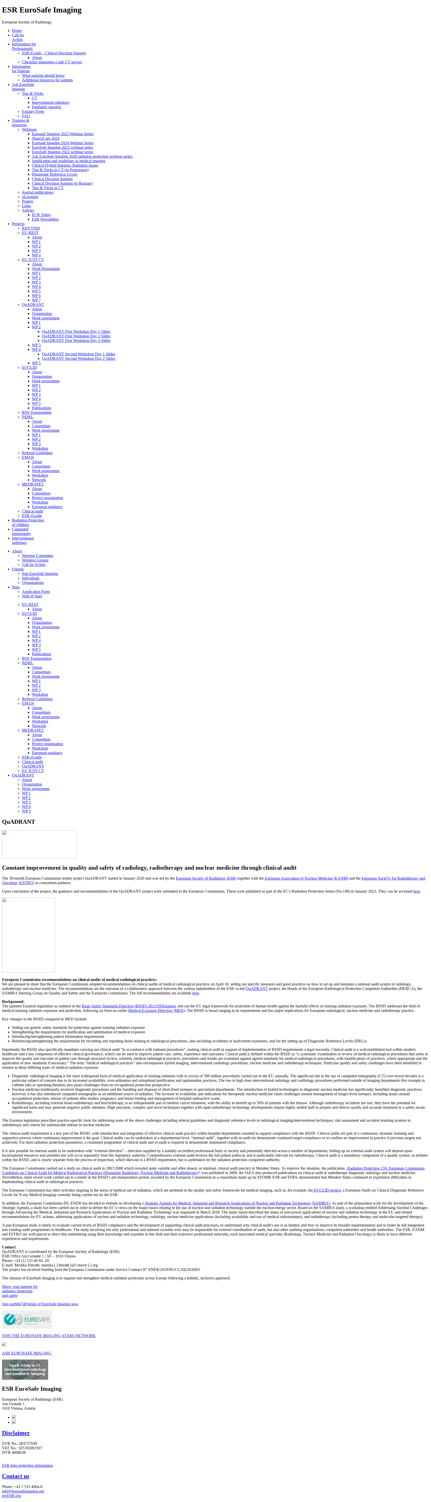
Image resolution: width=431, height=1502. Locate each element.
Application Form (36, 591)
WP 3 (36, 251)
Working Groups (35, 560)
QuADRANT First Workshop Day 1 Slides (76, 331)
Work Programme (46, 269)
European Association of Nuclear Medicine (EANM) (306, 878)
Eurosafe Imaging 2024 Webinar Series (63, 143)
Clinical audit (32, 511)
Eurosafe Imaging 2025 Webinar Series (63, 134)
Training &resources (20, 122)
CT (34, 98)
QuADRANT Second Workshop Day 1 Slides (78, 354)
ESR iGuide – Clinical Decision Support (54, 53)
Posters (27, 201)
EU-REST (30, 233)
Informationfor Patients (21, 68)
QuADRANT (33, 304)
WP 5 (36, 291)
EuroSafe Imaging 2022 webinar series (62, 152)
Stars (16, 587)
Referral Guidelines (37, 453)
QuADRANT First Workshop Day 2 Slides (76, 336)
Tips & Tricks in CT (48, 188)
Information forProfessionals (24, 46)
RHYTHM (31, 228)
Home (17, 30)
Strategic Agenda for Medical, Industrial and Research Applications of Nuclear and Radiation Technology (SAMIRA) (237, 1203)
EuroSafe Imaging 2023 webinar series (62, 147)
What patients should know (43, 75)
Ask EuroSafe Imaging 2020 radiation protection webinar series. (82, 156)
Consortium (41, 426)
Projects (18, 224)
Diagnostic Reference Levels (54, 174)
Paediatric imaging (46, 107)
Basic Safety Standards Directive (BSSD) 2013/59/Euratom (129, 1006)
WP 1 (36, 242)
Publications (41, 408)
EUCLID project (327, 1190)
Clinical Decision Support (52, 179)
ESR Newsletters (45, 219)
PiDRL (27, 417)
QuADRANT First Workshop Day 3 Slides (76, 340)
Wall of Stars (32, 596)
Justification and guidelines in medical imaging (68, 161)
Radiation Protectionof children (28, 522)
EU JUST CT (33, 260)
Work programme (46, 318)
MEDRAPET (33, 484)
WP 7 (36, 300)
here (416, 891)
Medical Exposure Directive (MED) (156, 1010)
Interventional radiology (51, 102)
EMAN (28, 457)
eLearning (30, 197)
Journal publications (37, 192)
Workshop (40, 448)
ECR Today (41, 215)
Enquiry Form (33, 111)
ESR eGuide (32, 516)
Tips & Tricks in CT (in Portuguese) (60, 170)
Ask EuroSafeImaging (23, 86)
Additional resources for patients (47, 80)
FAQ (26, 116)
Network (39, 480)
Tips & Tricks (32, 93)
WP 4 (36, 255)
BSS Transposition (36, 412)
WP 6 (36, 295)
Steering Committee (37, 555)
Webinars (29, 129)
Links (26, 206)
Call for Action (18, 37)
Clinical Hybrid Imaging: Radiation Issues (65, 165)
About (37, 57)
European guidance (47, 507)
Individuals (30, 578)
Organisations (33, 582)
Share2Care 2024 (45, 138)
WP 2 (36, 246)
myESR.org (11, 1496)
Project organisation (47, 498)
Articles (28, 210)
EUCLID (29, 367)
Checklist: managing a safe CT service (52, 62)
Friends (18, 569)
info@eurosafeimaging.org (23, 1491)
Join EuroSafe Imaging (40, 573)
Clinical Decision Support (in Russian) (62, 183)
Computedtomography (21, 531)
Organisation (42, 313)
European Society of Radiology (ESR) (206, 878)
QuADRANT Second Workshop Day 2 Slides (78, 358)
